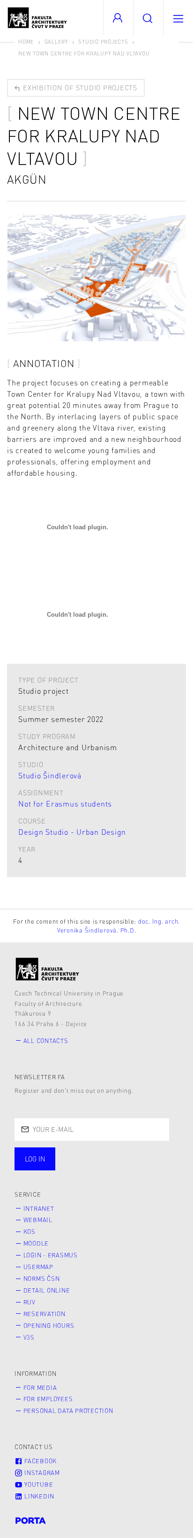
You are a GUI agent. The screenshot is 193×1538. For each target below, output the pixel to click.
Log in (35, 1158)
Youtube (37, 1484)
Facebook (39, 1461)
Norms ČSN (41, 1278)
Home (26, 41)
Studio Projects (103, 41)
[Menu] (178, 17)
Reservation (44, 1314)
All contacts (45, 1040)
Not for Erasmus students (65, 803)
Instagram (41, 1472)
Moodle (36, 1243)
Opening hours (48, 1325)
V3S (29, 1337)
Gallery (56, 41)
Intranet (38, 1208)
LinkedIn (38, 1496)
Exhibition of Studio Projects (79, 87)
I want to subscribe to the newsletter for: (90, 1159)
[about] (47, 969)
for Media (40, 1387)
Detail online (46, 1290)
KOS (29, 1231)
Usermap (38, 1267)
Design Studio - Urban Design (72, 832)
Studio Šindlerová (50, 775)
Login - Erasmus (50, 1255)
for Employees (48, 1399)
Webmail (37, 1220)
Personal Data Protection (68, 1410)
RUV (29, 1302)
